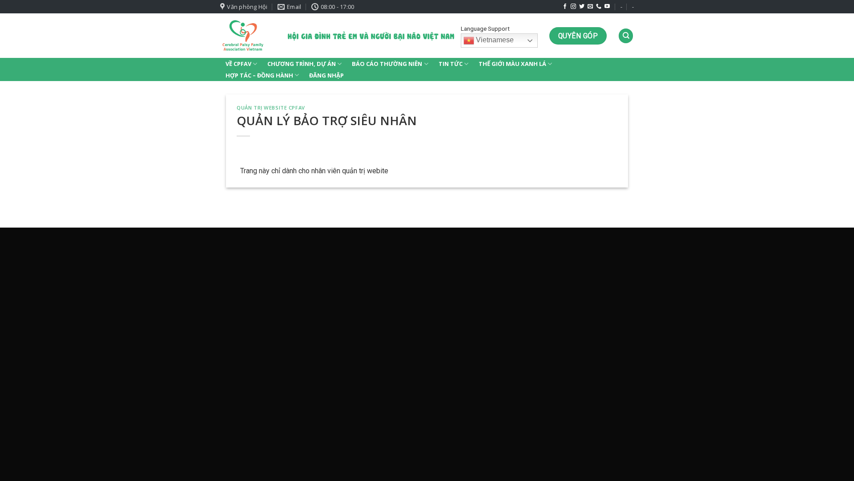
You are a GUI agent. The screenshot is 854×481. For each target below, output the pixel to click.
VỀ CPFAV (238, 64)
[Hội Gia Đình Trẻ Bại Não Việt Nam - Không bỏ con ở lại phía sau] (242, 35)
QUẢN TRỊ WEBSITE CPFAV (271, 107)
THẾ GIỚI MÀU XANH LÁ (512, 64)
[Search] (626, 36)
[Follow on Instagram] (573, 7)
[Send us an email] (590, 7)
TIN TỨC (451, 64)
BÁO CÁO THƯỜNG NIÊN (387, 64)
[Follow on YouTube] (607, 7)
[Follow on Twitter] (581, 7)
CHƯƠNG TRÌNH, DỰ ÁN (301, 64)
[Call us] (598, 7)
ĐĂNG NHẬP (326, 75)
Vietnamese (494, 40)
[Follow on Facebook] (565, 7)
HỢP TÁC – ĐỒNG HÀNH (259, 75)
